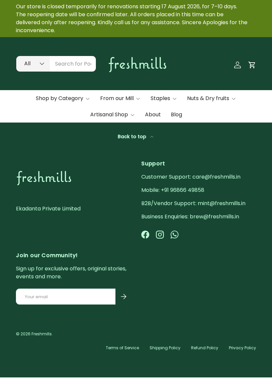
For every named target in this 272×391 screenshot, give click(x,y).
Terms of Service (122, 348)
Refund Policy (204, 348)
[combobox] (56, 64)
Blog (176, 114)
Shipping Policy (165, 348)
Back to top (133, 136)
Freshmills (42, 334)
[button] (252, 65)
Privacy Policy (242, 348)
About (153, 114)
